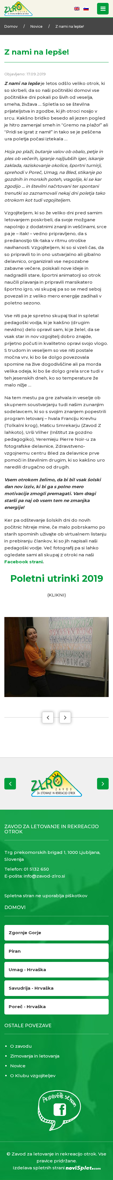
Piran (15, 951)
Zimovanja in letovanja (34, 1056)
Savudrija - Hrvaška (31, 988)
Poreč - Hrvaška (27, 1006)
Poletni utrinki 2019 (56, 578)
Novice (36, 26)
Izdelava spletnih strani (39, 1167)
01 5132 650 (36, 869)
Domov (11, 26)
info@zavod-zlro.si (44, 876)
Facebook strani (23, 561)
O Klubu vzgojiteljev (32, 1075)
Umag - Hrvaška (27, 969)
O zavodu (21, 1046)
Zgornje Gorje (25, 932)
